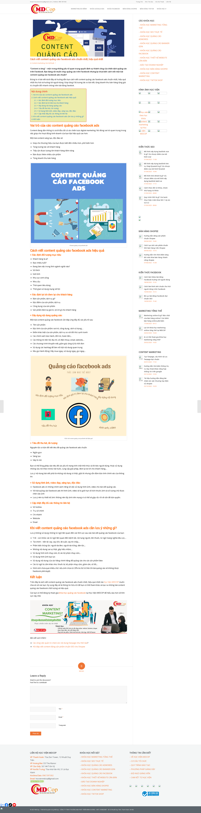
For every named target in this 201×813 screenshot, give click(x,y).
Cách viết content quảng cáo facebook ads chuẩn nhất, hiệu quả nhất (66, 59)
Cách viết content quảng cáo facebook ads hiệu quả (54, 97)
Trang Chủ (139, 2)
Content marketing (38, 63)
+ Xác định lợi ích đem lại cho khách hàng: (53, 103)
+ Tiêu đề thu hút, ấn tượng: (48, 108)
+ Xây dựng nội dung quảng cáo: (49, 105)
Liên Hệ (168, 2)
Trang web (62, 725)
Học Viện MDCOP (111, 582)
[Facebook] (165, 809)
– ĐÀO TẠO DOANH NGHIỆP (151, 65)
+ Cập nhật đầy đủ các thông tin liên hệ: (52, 114)
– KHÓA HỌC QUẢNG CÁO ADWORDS (150, 38)
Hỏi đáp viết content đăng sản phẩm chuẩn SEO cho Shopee (59, 646)
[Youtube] (169, 809)
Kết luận (36, 119)
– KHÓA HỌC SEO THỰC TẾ (150, 32)
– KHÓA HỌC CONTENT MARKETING (149, 74)
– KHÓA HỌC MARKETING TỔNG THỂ (153, 26)
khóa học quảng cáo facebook (72, 593)
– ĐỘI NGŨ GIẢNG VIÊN (140, 773)
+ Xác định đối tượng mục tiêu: (49, 100)
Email (61, 717)
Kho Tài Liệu (149, 2)
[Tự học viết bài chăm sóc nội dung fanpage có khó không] (199, 406)
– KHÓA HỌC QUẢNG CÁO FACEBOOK (150, 52)
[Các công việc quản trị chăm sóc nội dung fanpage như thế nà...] (2, 406)
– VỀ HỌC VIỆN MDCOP (140, 757)
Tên (60, 709)
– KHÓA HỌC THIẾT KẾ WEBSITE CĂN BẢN (153, 59)
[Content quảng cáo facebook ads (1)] (78, 38)
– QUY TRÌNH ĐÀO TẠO (140, 765)
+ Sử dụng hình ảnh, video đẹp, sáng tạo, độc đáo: (56, 111)
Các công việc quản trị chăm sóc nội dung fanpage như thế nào (60, 643)
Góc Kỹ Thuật (159, 2)
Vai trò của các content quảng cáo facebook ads (52, 94)
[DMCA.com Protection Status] (37, 782)
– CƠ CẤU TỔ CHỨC (138, 761)
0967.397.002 (48, 775)
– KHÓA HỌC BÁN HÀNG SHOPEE (153, 69)
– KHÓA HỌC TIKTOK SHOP (151, 80)
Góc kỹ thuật (49, 63)
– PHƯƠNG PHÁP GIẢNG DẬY (142, 769)
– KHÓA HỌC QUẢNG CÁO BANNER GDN (154, 45)
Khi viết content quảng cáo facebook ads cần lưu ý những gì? (58, 116)
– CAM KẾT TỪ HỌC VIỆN (140, 777)
